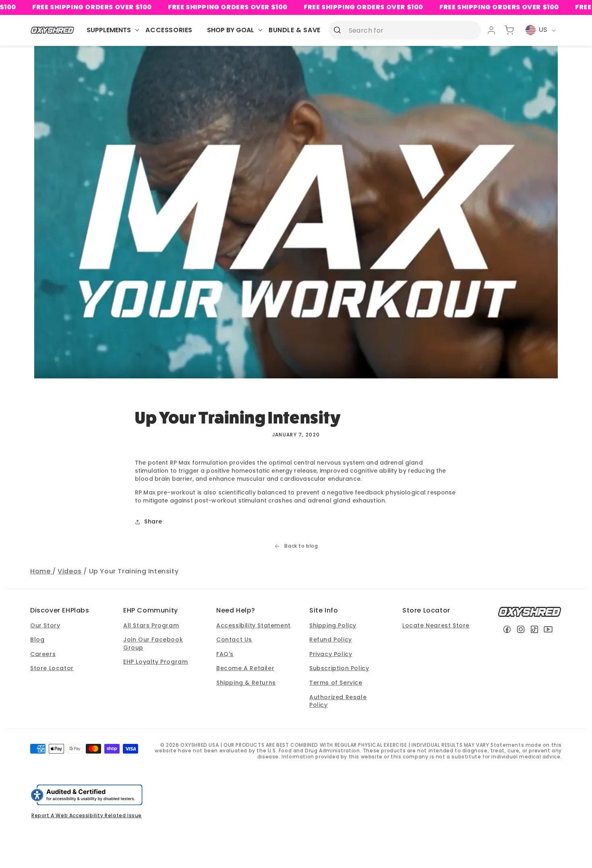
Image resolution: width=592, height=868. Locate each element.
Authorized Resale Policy (337, 701)
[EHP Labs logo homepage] (52, 30)
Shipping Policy (332, 625)
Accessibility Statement (253, 625)
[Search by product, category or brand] (337, 30)
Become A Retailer (245, 668)
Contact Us (234, 639)
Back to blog (301, 546)
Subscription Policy (339, 668)
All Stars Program (151, 625)
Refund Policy (330, 639)
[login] (491, 30)
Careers (43, 654)
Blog (37, 639)
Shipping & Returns (246, 683)
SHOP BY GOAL (230, 30)
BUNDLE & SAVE (295, 30)
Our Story (45, 625)
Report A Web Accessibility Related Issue (86, 815)
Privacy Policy (330, 654)
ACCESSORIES (169, 30)
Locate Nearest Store (436, 625)
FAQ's (225, 654)
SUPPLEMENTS (109, 30)
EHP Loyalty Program (155, 662)
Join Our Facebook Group (153, 643)
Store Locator (52, 668)
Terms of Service (335, 683)
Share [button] (153, 521)
